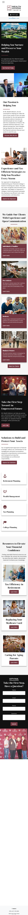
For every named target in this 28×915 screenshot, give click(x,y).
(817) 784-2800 (15, 911)
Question (14, 713)
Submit (14, 724)
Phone (14, 705)
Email (14, 698)
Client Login (15, 14)
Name (14, 690)
